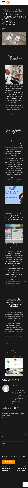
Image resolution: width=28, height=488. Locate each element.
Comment (4, 417)
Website (4, 450)
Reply (14, 403)
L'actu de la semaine (13, 11)
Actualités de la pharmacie (13, 9)
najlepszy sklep (17, 401)
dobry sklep (15, 385)
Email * (3, 443)
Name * (3, 436)
